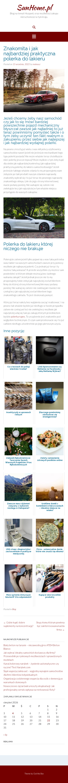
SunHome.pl (34, 7)
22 (48, 720)
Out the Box (38, 773)
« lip (5, 734)
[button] (34, 37)
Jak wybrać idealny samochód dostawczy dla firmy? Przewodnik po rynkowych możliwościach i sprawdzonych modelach (32, 656)
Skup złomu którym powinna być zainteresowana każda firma (50, 626)
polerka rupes (18, 316)
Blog (14, 609)
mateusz (36, 64)
